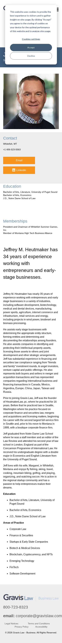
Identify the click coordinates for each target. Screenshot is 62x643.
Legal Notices (11, 623)
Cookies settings (31, 39)
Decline (31, 55)
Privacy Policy (21, 626)
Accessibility (41, 626)
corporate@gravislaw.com (39, 616)
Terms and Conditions (39, 623)
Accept (31, 47)
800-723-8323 (15, 607)
